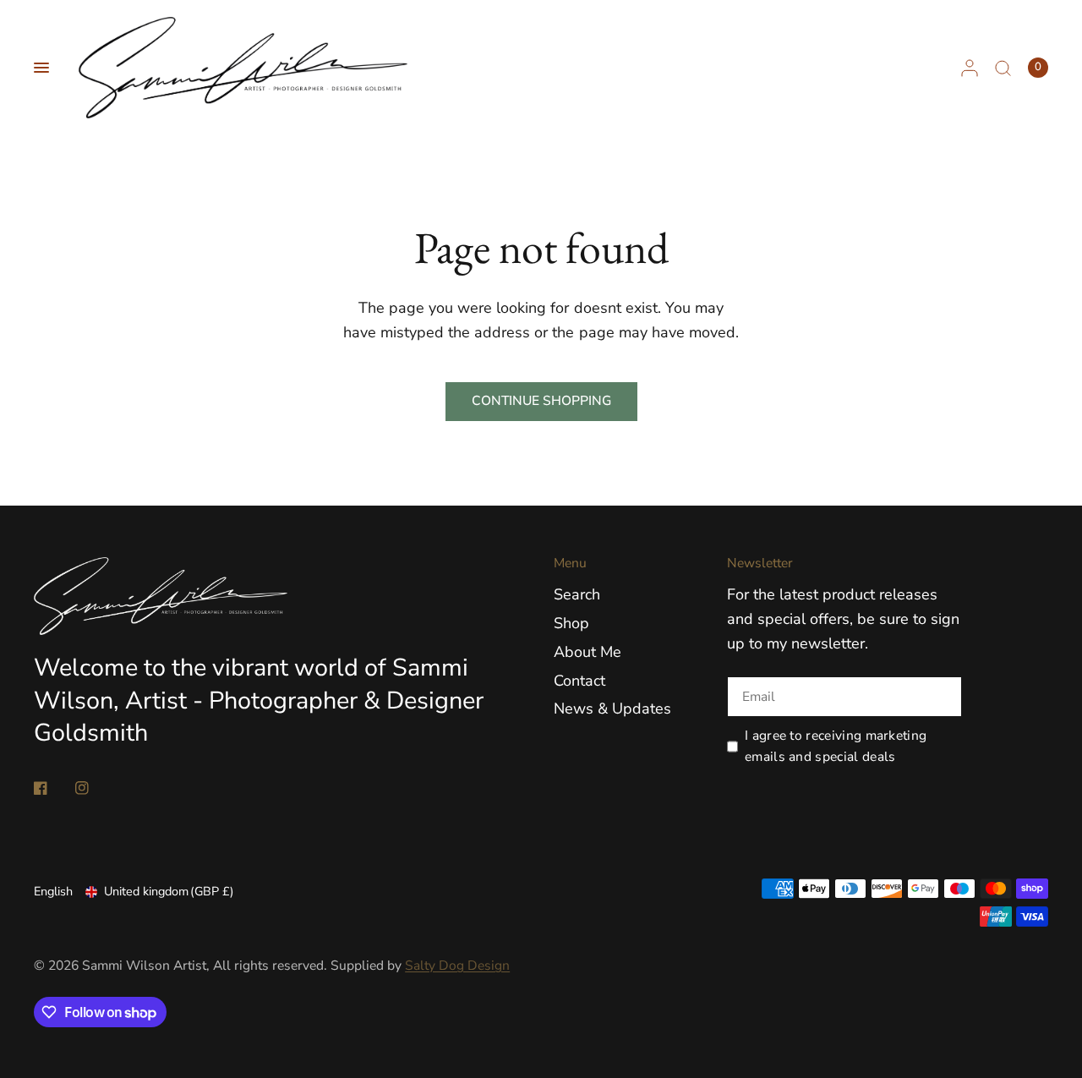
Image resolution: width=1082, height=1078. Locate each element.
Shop (571, 623)
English (53, 891)
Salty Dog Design (457, 965)
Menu (570, 564)
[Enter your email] (945, 696)
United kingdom (169, 891)
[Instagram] (93, 788)
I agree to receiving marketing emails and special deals (835, 746)
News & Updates (612, 708)
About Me (587, 652)
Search (577, 594)
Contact (579, 680)
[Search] (1002, 67)
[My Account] (969, 67)
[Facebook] (52, 788)
